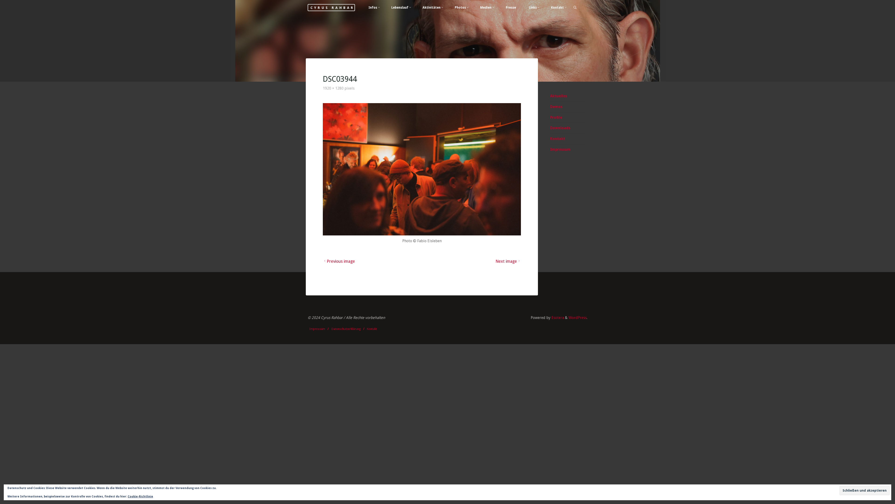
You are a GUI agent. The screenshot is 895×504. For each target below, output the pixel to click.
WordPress (577, 317)
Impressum (560, 149)
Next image (506, 261)
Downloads (560, 128)
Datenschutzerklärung (346, 329)
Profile (556, 117)
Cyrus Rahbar (332, 7)
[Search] (574, 7)
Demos (556, 107)
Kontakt (557, 138)
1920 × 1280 (333, 88)
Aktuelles (558, 96)
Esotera (557, 317)
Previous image (341, 261)
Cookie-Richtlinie (140, 496)
